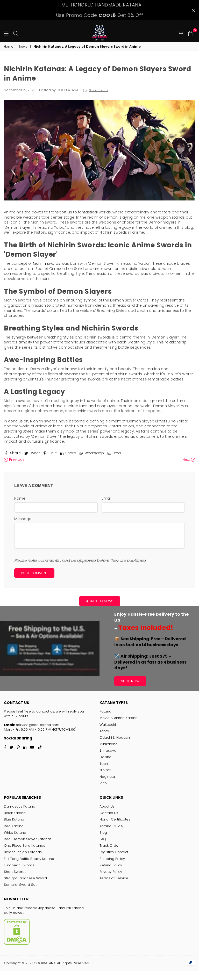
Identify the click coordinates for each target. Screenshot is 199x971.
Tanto (104, 731)
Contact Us (109, 812)
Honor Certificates (115, 819)
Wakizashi (108, 724)
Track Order (110, 845)
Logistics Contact (114, 852)
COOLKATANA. (45, 963)
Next (186, 459)
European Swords (19, 865)
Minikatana (109, 744)
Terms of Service (114, 878)
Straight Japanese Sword (25, 878)
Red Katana (14, 826)
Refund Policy (111, 865)
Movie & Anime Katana (119, 717)
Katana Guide (111, 826)
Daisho (105, 756)
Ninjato (105, 770)
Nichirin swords (46, 263)
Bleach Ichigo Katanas (23, 852)
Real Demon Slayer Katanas (28, 839)
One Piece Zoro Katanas (24, 845)
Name (19, 498)
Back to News (100, 601)
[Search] (16, 33)
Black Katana (15, 812)
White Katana (15, 832)
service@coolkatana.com (37, 724)
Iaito (103, 783)
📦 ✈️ (150, 653)
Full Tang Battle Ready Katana (29, 858)
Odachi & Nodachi (115, 737)
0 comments (98, 90)
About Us (107, 806)
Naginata (107, 776)
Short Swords (15, 871)
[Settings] (181, 33)
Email (106, 498)
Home (8, 47)
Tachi (104, 763)
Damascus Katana (19, 806)
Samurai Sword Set (20, 884)
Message (22, 518)
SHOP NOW (130, 681)
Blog (103, 832)
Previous (16, 459)
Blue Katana (14, 819)
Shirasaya (108, 750)
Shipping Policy (112, 858)
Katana (105, 711)
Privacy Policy (111, 871)
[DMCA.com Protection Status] (17, 943)
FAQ (103, 839)
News (23, 47)
